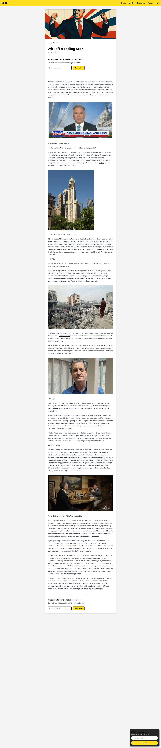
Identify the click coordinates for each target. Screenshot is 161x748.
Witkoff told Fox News (93, 415)
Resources (141, 3)
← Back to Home (53, 43)
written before (85, 561)
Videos (150, 3)
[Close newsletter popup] (157, 731)
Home (123, 3)
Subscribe (78, 68)
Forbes (101, 163)
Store (158, 3)
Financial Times (64, 336)
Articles (131, 3)
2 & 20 (4, 3)
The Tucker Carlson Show (98, 84)
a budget (73, 438)
